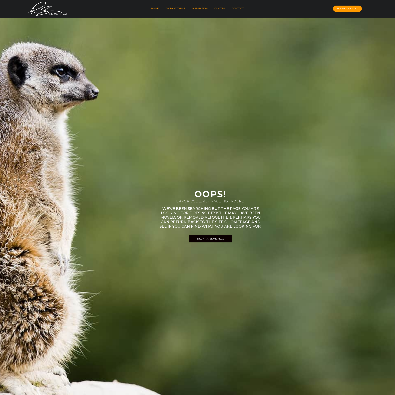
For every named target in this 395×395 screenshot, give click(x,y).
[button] (347, 9)
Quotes (219, 8)
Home (155, 8)
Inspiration (200, 8)
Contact (238, 8)
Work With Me (175, 8)
